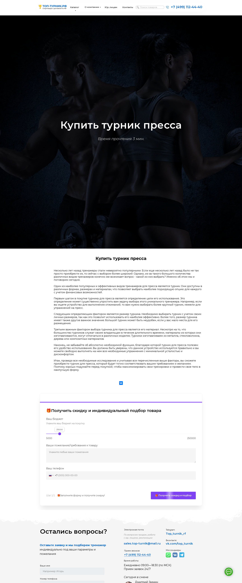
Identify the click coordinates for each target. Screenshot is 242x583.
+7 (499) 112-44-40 (186, 7)
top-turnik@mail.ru (146, 543)
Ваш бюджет (54, 419)
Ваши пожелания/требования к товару (72, 445)
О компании (92, 7)
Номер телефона (48, 579)
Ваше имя (45, 565)
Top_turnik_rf (176, 533)
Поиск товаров (148, 7)
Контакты (127, 7)
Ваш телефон (55, 468)
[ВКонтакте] (121, 383)
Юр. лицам (111, 7)
